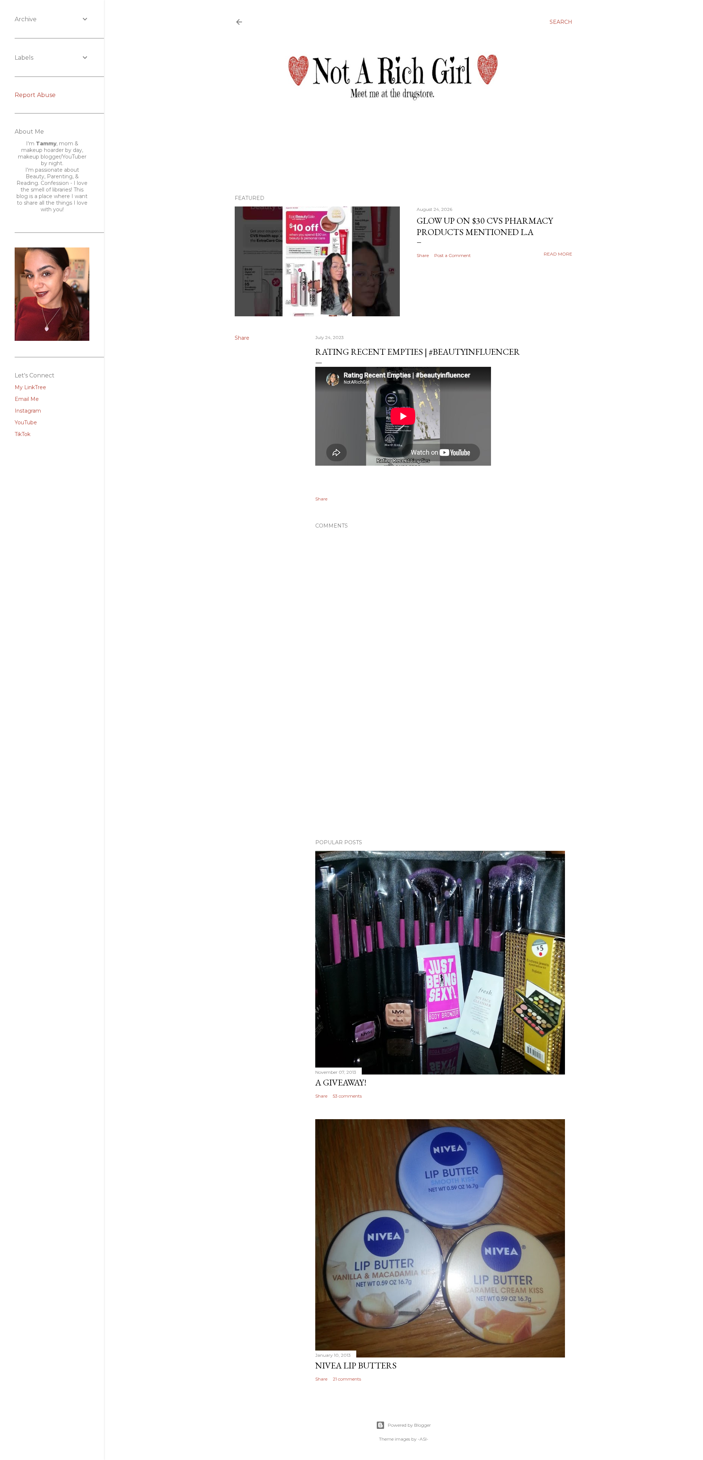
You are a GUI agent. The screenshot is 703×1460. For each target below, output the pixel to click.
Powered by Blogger (409, 1425)
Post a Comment (452, 255)
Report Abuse (35, 95)
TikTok (22, 434)
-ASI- (423, 1439)
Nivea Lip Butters (356, 1365)
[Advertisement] (440, 769)
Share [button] (423, 255)
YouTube (26, 422)
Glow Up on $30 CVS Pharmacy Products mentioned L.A (485, 226)
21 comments (347, 1379)
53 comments (347, 1096)
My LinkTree (30, 387)
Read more (558, 254)
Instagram (28, 410)
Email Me (27, 399)
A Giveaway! (341, 1082)
